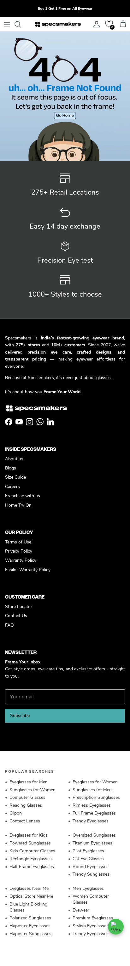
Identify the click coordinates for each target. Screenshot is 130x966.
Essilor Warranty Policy (27, 570)
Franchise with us (22, 496)
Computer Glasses (27, 797)
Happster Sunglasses (30, 934)
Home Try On (18, 505)
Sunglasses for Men (92, 790)
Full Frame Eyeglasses (94, 813)
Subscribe (20, 716)
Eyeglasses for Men (28, 782)
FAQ (9, 625)
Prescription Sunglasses (96, 797)
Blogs (10, 468)
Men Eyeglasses (88, 888)
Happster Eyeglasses (29, 926)
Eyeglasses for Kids (28, 835)
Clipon (15, 813)
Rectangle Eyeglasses (30, 859)
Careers (12, 487)
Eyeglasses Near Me (29, 888)
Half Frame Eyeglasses (31, 867)
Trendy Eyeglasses (91, 821)
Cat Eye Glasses (88, 859)
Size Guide (15, 477)
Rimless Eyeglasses (92, 805)
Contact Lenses (24, 821)
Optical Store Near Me (31, 896)
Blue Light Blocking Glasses (28, 907)
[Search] (21, 24)
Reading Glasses (25, 805)
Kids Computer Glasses (32, 851)
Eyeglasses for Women (95, 782)
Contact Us (16, 616)
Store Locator (18, 607)
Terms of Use (18, 542)
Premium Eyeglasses (93, 918)
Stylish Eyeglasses (91, 926)
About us (14, 459)
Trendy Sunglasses (91, 874)
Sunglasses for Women (32, 790)
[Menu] (7, 24)
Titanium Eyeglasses (92, 843)
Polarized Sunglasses (30, 918)
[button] (109, 24)
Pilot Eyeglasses (88, 851)
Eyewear (81, 910)
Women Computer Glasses (91, 899)
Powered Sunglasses (30, 843)
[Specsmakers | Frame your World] (58, 24)
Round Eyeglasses (91, 867)
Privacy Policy (18, 551)
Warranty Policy (20, 560)
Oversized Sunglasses (94, 835)
